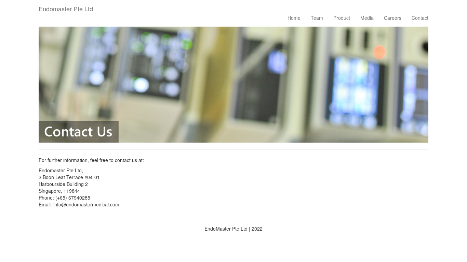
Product (341, 17)
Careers (392, 17)
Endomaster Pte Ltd (66, 7)
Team (317, 17)
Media (367, 17)
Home (294, 17)
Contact (420, 17)
